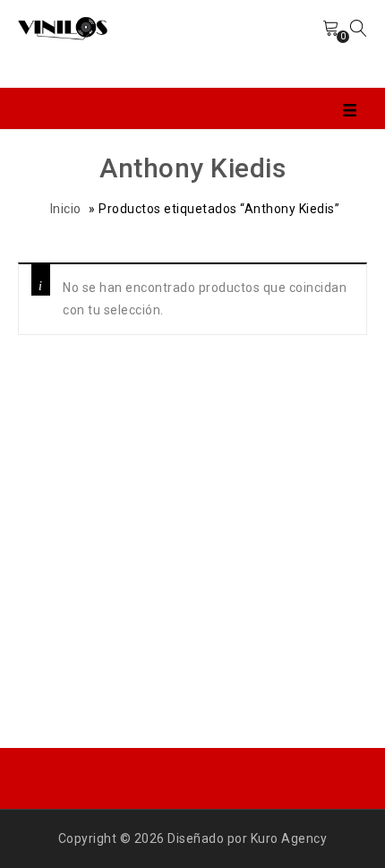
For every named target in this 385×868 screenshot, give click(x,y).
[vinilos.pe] (62, 27)
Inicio (65, 209)
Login (290, 44)
